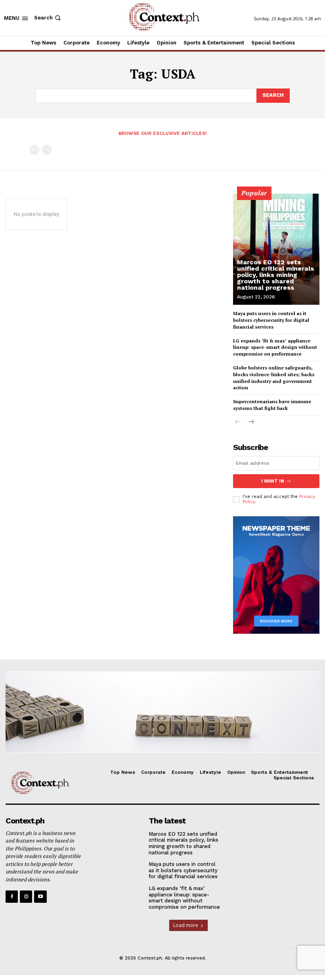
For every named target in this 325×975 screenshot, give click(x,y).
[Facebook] (12, 896)
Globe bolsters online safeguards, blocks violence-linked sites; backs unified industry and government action (273, 377)
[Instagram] (26, 896)
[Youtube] (40, 896)
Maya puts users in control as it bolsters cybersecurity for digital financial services (271, 320)
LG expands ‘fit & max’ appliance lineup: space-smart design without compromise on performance (275, 347)
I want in (272, 481)
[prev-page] (34, 150)
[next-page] (251, 422)
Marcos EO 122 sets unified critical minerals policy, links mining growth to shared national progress (275, 274)
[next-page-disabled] (47, 150)
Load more (185, 925)
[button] (48, 17)
